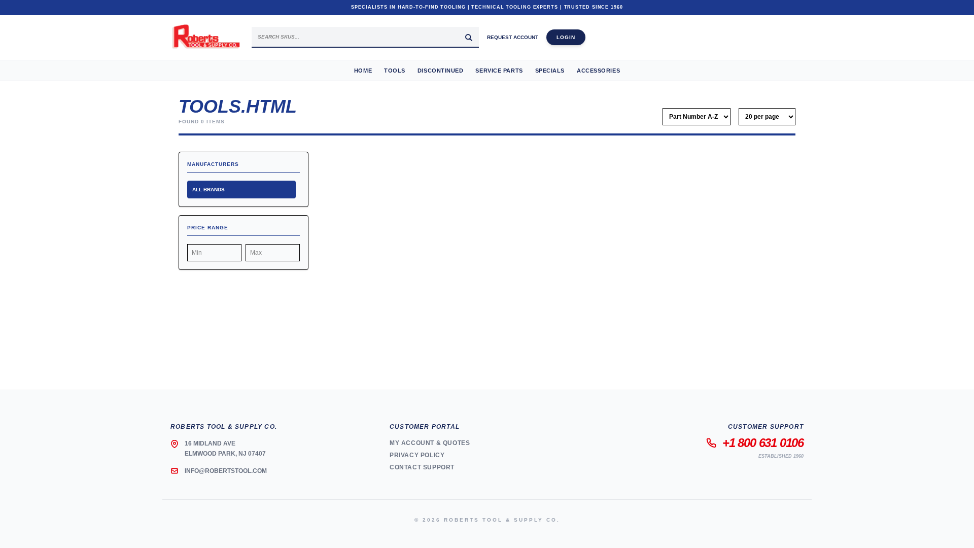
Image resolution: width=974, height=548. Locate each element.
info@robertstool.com (226, 470)
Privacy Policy (417, 455)
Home (363, 70)
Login (565, 37)
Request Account (512, 37)
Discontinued (441, 70)
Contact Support (422, 467)
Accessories (598, 70)
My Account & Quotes (430, 443)
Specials (550, 70)
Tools (394, 70)
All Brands (208, 189)
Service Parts (499, 70)
